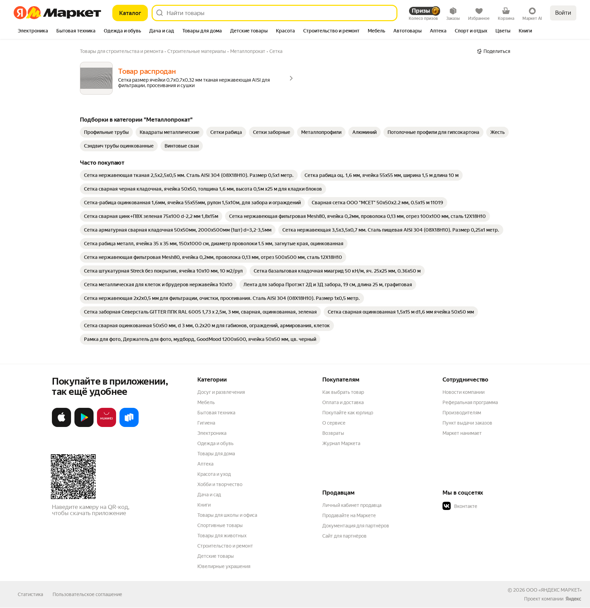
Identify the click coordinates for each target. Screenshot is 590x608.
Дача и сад (209, 494)
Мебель (206, 402)
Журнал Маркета (341, 443)
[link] (106, 132)
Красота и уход (214, 474)
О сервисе (334, 423)
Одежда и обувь (215, 443)
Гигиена (206, 423)
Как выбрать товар (343, 392)
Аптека (205, 464)
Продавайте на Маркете (349, 515)
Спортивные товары (220, 525)
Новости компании (463, 392)
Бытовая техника (216, 412)
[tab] (33, 31)
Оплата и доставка (343, 402)
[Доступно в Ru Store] (129, 425)
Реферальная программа (470, 402)
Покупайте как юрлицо (347, 412)
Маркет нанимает (462, 433)
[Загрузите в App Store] (61, 425)
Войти (563, 13)
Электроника (211, 433)
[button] (490, 506)
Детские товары (215, 556)
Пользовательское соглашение (87, 594)
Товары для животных (222, 535)
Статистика (30, 594)
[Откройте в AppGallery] (106, 425)
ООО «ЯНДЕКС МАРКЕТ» (554, 590)
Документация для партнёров (355, 525)
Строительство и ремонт (225, 546)
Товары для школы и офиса (227, 515)
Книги (204, 505)
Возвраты (333, 433)
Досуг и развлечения (221, 392)
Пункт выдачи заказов (467, 423)
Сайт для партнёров (344, 536)
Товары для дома (216, 453)
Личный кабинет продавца (351, 505)
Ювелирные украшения (223, 566)
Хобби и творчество (219, 484)
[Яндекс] (573, 599)
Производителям (461, 412)
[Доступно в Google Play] (84, 425)
